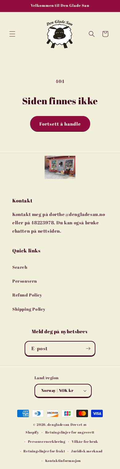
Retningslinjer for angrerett (70, 432)
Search (20, 267)
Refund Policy (27, 295)
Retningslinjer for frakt (44, 451)
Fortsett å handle (60, 124)
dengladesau (58, 424)
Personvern (24, 281)
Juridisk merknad (86, 451)
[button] (12, 34)
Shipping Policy (29, 309)
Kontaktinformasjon (63, 460)
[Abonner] (88, 348)
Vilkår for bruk (85, 441)
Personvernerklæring (47, 441)
